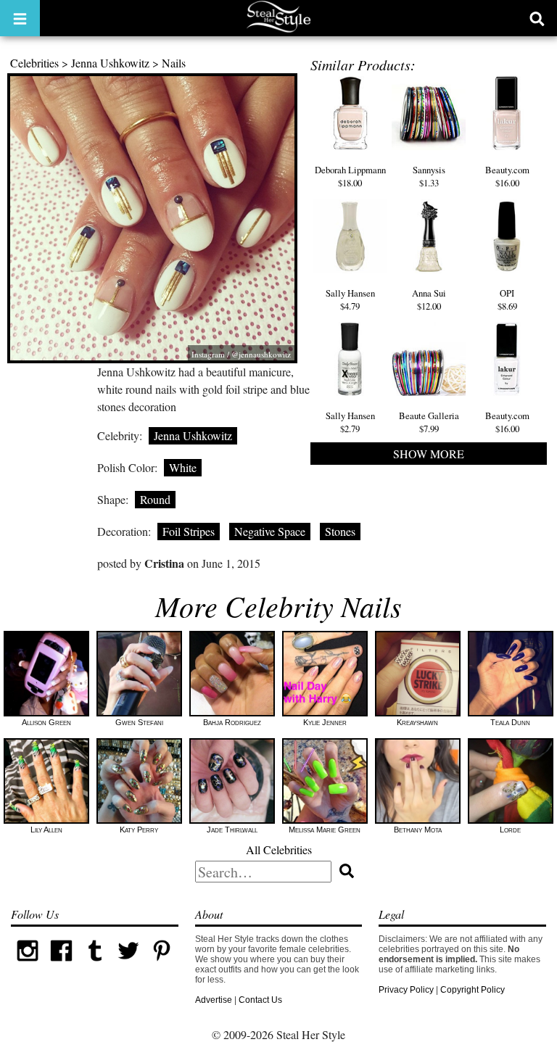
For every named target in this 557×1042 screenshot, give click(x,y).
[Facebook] (61, 964)
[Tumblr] (95, 964)
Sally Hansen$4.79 (350, 299)
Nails (174, 62)
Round (155, 499)
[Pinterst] (161, 964)
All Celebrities (279, 849)
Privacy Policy (406, 990)
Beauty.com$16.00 (507, 176)
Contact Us (260, 1000)
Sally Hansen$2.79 (350, 422)
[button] (20, 18)
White (183, 467)
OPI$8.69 (507, 299)
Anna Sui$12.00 (429, 299)
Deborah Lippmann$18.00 (350, 176)
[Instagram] (27, 964)
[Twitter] (128, 964)
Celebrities (34, 62)
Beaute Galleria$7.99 (429, 422)
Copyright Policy (472, 990)
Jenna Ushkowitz (110, 62)
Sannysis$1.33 (429, 176)
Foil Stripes (188, 531)
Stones (340, 531)
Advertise (213, 1000)
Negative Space (269, 531)
